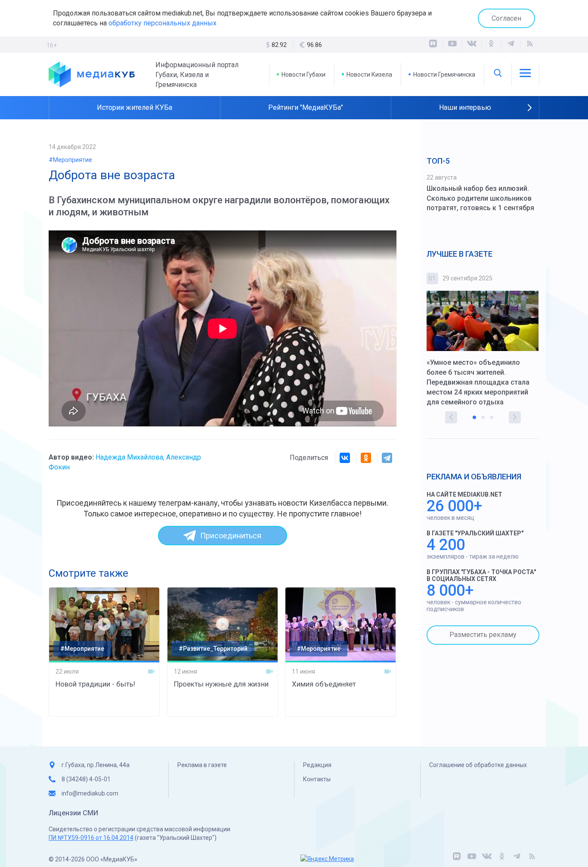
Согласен (506, 18)
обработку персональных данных (162, 23)
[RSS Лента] (529, 45)
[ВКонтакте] (471, 45)
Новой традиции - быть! (95, 684)
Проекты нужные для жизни (221, 684)
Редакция (317, 764)
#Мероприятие (70, 159)
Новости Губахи (303, 74)
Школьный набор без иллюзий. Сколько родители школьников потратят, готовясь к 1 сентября (480, 198)
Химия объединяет (324, 684)
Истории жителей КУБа (134, 107)
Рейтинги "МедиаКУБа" (305, 107)
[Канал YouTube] (452, 45)
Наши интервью (465, 107)
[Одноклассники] (491, 45)
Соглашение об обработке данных (478, 764)
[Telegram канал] (510, 45)
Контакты (317, 779)
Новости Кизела (369, 74)
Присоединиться (230, 535)
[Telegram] (387, 458)
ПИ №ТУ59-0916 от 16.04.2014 (91, 837)
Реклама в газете (202, 764)
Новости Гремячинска (444, 74)
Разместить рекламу (483, 635)
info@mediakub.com (90, 793)
